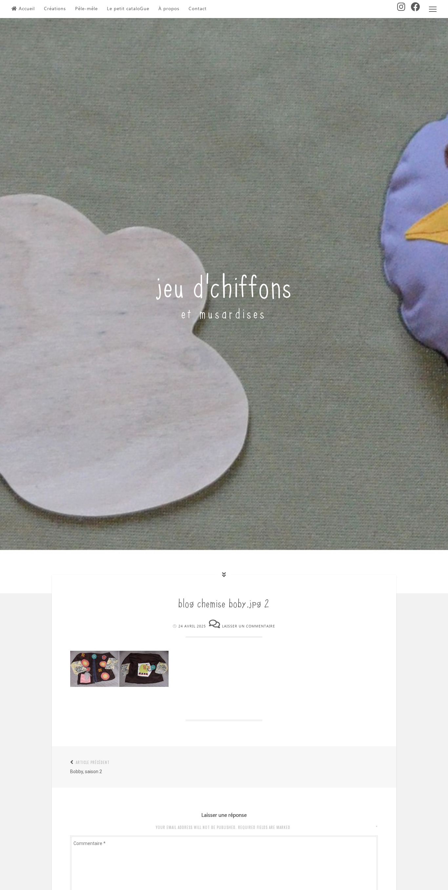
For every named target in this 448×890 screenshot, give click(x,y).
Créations (55, 8)
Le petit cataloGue (128, 8)
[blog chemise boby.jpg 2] (119, 698)
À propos (168, 8)
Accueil (27, 8)
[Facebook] (415, 9)
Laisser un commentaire (248, 626)
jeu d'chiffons (224, 284)
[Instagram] (401, 9)
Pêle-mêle (86, 8)
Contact (198, 8)
